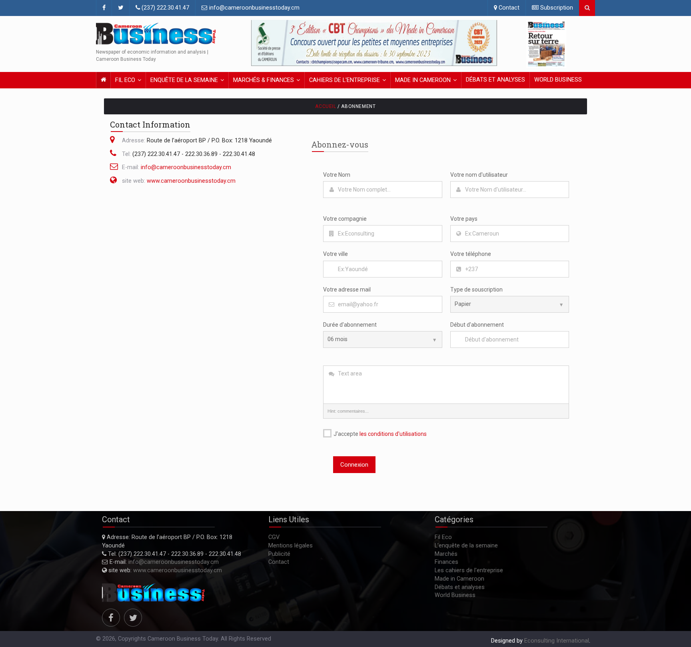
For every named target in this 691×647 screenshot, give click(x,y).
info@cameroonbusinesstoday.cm (254, 7)
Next (489, 43)
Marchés (446, 554)
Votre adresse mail (347, 289)
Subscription (556, 7)
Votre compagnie (345, 219)
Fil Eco (125, 80)
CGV (274, 537)
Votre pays (463, 219)
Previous (259, 43)
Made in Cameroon (423, 80)
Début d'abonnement (477, 325)
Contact (508, 7)
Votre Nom (336, 175)
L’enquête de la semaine (466, 545)
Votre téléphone (470, 254)
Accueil (325, 106)
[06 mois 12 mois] (382, 339)
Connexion (354, 464)
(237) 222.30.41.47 (164, 7)
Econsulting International (556, 640)
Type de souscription (476, 289)
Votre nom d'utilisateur (479, 175)
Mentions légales (290, 545)
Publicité (279, 554)
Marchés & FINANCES (263, 80)
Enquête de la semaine (184, 80)
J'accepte (379, 434)
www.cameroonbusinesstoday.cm (191, 181)
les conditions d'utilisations (393, 434)
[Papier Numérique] (509, 304)
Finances (446, 562)
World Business (558, 79)
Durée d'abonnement (350, 325)
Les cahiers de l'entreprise (469, 570)
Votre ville (335, 254)
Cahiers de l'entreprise (344, 80)
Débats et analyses (495, 79)
